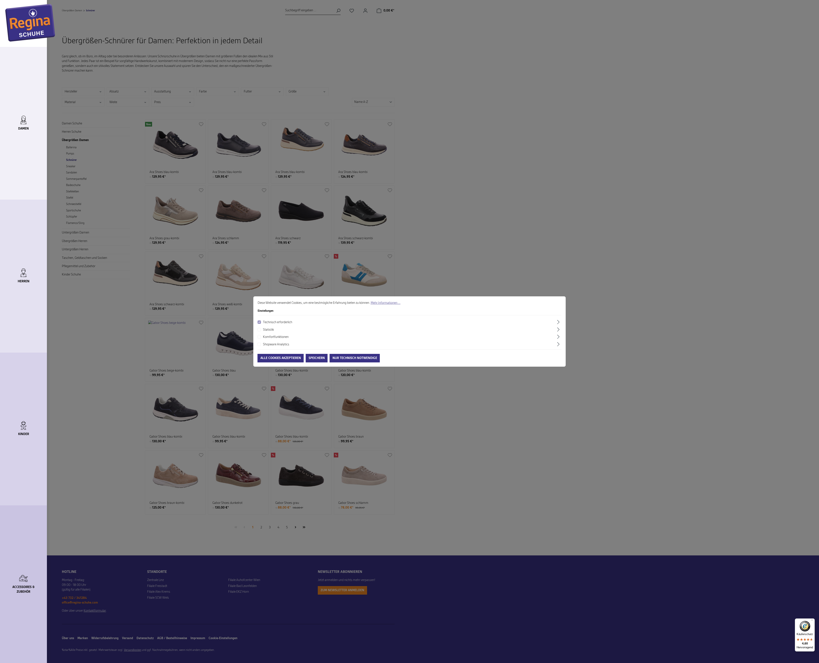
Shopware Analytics (276, 344)
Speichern (317, 358)
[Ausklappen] (558, 322)
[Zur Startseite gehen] (30, 23)
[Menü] (812, 621)
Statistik (268, 330)
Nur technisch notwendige (355, 358)
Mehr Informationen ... (386, 303)
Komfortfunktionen (276, 337)
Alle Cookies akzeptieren (280, 358)
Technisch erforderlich (277, 322)
